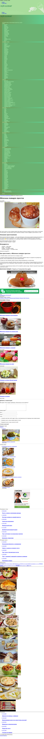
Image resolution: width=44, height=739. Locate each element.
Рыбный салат (7, 87)
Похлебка (6, 32)
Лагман (5, 29)
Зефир (5, 135)
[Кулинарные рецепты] (6, 10)
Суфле (5, 188)
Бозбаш (5, 24)
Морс (5, 112)
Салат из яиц (6, 91)
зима (14, 563)
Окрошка (6, 31)
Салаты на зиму (7, 103)
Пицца (5, 178)
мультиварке (33, 563)
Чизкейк (5, 180)
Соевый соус (6, 150)
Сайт (1, 416)
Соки (5, 119)
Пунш (5, 108)
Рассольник (6, 33)
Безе (5, 133)
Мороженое (6, 140)
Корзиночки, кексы (8, 168)
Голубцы (6, 54)
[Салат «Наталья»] (9, 578)
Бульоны (6, 26)
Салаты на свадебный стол (9, 104)
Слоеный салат (7, 106)
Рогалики (6, 172)
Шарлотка (6, 182)
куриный (26, 563)
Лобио (5, 67)
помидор (9, 565)
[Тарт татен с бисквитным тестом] (8, 465)
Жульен (5, 59)
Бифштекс (6, 49)
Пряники (6, 177)
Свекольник (6, 34)
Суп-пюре (6, 36)
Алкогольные (7, 121)
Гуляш (5, 55)
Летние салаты (7, 90)
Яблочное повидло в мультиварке (9, 315)
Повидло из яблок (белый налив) (8, 380)
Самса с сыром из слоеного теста (9, 456)
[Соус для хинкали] (9, 626)
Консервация (7, 131)
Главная (1, 195)
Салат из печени (7, 96)
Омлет (5, 70)
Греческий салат (7, 82)
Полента (6, 77)
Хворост (6, 171)
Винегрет (6, 80)
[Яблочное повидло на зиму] (9, 361)
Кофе (5, 110)
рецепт (14, 565)
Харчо (5, 38)
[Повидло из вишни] (8, 394)
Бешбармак (6, 46)
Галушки (6, 53)
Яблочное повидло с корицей (7, 347)
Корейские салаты (8, 84)
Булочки (6, 173)
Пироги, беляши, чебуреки (9, 165)
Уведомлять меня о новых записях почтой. (9, 422)
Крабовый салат (7, 85)
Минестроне (6, 30)
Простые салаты (7, 95)
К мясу (5, 158)
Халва (5, 146)
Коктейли (6, 120)
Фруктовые (6, 116)
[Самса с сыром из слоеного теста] (8, 455)
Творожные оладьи (6, 487)
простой (5, 295)
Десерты (4, 132)
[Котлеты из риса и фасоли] (9, 638)
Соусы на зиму (7, 152)
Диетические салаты (8, 89)
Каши (5, 62)
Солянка (6, 35)
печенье (41, 563)
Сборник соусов (7, 148)
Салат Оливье (7, 97)
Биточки (6, 48)
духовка (7, 563)
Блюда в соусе (7, 156)
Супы (3, 23)
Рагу (5, 78)
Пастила (6, 142)
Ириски (5, 136)
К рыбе (5, 160)
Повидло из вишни (5, 396)
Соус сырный (7, 151)
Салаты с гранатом (8, 105)
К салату (6, 161)
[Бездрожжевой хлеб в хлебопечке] (8, 711)
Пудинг (5, 143)
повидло (1, 295)
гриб (5, 563)
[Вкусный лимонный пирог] (10, 699)
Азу (5, 42)
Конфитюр (6, 124)
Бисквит (6, 174)
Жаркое (5, 58)
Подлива (6, 76)
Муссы (5, 141)
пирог (1, 565)
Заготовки (4, 122)
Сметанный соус (7, 149)
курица (29, 563)
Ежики (5, 57)
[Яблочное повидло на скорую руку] (10, 329)
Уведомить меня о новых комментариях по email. (11, 420)
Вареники (6, 52)
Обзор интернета (7, 190)
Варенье (6, 123)
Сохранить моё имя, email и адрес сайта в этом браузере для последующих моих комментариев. (20, 418)
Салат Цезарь (7, 100)
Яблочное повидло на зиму (7, 364)
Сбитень (6, 113)
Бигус (5, 47)
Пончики (6, 185)
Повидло (6, 125)
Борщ (5, 25)
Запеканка (6, 184)
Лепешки (6, 176)
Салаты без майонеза (8, 101)
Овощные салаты (7, 92)
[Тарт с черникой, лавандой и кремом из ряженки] (8, 476)
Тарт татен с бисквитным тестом (8, 466)
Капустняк (6, 27)
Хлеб (5, 169)
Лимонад (6, 117)
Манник (5, 183)
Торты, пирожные (7, 167)
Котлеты (6, 64)
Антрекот (6, 43)
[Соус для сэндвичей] (9, 650)
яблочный (9, 295)
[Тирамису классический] (8, 602)
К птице (5, 159)
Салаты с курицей (7, 88)
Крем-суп (6, 28)
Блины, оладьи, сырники (9, 166)
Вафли (5, 163)
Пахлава (6, 175)
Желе (5, 134)
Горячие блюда (5, 41)
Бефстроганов (7, 45)
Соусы (3, 147)
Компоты (6, 115)
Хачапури (6, 179)
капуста (16, 563)
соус (21, 565)
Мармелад (6, 139)
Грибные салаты (7, 83)
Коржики (6, 164)
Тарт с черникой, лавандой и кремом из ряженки (11, 477)
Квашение (6, 130)
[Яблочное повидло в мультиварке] (10, 313)
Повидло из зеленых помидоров (8, 441)
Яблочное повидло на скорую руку (9, 331)
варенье (2, 563)
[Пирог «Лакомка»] (9, 662)
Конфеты (6, 137)
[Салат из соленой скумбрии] (8, 614)
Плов (5, 75)
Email (1, 414)
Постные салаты (7, 94)
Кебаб (5, 63)
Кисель (5, 114)
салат (18, 565)
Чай (5, 109)
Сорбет (5, 144)
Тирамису (6, 145)
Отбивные (6, 71)
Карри (5, 61)
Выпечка (4, 162)
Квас (5, 111)
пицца (7, 565)
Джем (5, 129)
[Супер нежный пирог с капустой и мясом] (8, 590)
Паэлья (5, 73)
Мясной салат (7, 86)
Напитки (4, 107)
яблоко (30, 565)
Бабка (5, 44)
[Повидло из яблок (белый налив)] (9, 378)
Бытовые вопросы (8, 191)
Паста (5, 72)
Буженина (6, 51)
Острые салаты (7, 93)
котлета (21, 563)
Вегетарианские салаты (9, 81)
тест (25, 565)
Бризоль (6, 50)
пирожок (4, 565)
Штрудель (6, 181)
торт (28, 565)
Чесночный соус (7, 155)
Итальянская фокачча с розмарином (9, 446)
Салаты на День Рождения (9, 102)
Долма (5, 56)
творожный (23, 565)
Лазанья (6, 65)
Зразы (5, 60)
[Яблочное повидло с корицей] (10, 345)
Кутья (5, 138)
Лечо (5, 126)
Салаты (4, 79)
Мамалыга (6, 68)
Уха (5, 37)
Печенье (6, 170)
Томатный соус (7, 153)
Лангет (5, 66)
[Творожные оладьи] (8, 486)
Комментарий (3, 410)
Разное (4, 189)
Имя (1, 412)
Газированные (7, 118)
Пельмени (6, 74)
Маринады (6, 154)
